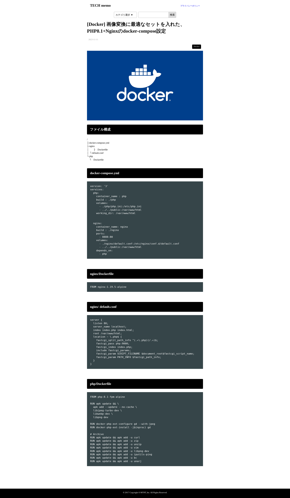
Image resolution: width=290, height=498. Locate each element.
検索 (172, 14)
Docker (197, 46)
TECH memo (100, 5)
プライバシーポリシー (190, 6)
